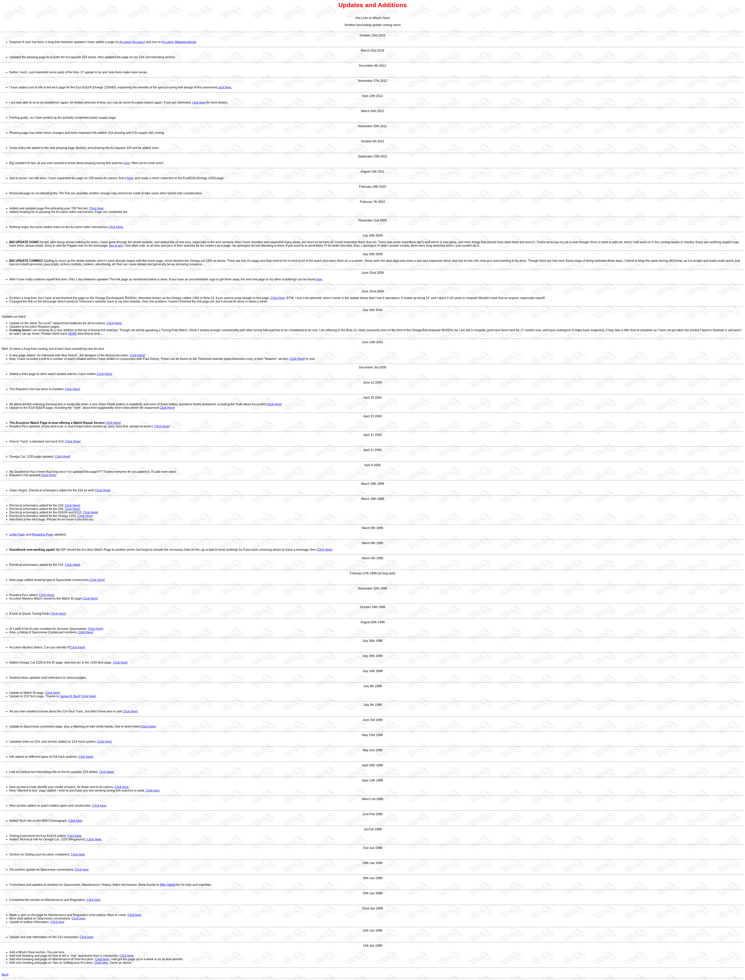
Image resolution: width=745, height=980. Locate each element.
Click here (122, 787)
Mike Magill (168, 884)
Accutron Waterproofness (179, 42)
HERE (72, 333)
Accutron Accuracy (132, 42)
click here (198, 102)
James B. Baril (70, 696)
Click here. (127, 955)
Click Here (96, 208)
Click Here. (94, 839)
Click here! (77, 647)
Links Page (17, 534)
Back (5, 974)
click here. (225, 87)
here (127, 163)
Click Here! (114, 323)
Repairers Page (42, 534)
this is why (116, 245)
